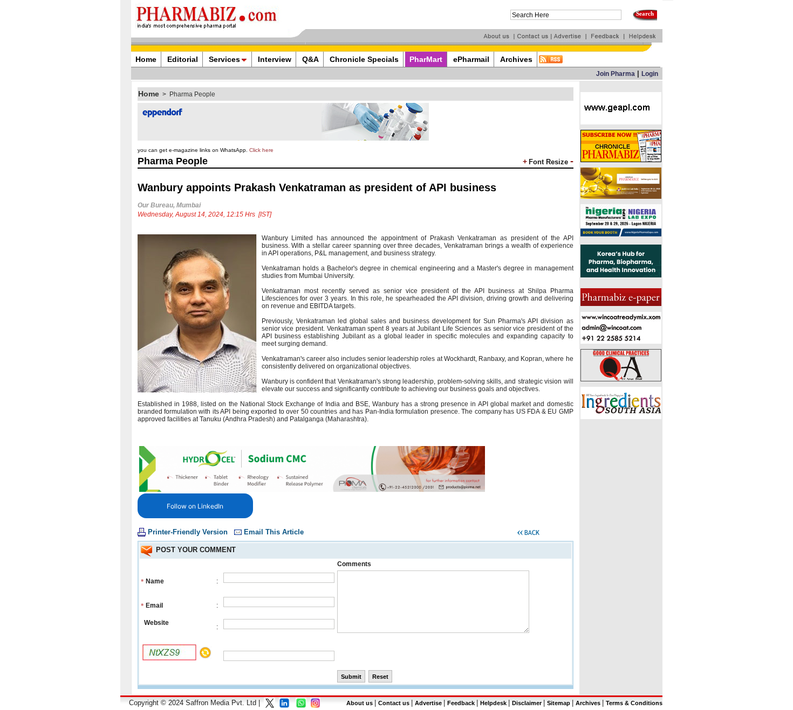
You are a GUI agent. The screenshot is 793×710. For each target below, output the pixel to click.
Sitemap (558, 703)
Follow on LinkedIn (195, 506)
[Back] (528, 534)
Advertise (428, 703)
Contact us (393, 703)
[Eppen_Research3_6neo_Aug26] (283, 138)
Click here (261, 150)
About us (359, 703)
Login (649, 74)
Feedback (461, 703)
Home (148, 93)
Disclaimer (527, 703)
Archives (588, 703)
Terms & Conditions (634, 703)
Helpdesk (493, 703)
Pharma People (192, 94)
